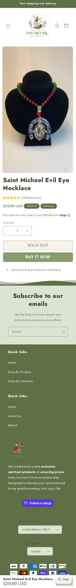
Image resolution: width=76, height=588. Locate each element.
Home (12, 362)
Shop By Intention (20, 381)
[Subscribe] (63, 331)
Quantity (8, 222)
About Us (14, 416)
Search (13, 425)
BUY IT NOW (38, 257)
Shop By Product (19, 372)
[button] (8, 25)
